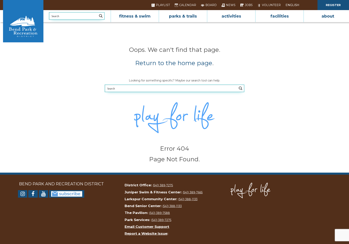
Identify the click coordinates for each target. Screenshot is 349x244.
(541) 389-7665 (193, 192)
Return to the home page (173, 63)
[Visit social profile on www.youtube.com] (43, 194)
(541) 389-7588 (159, 213)
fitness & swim (134, 16)
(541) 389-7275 (163, 185)
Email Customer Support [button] (147, 227)
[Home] (23, 21)
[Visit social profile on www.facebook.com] (33, 194)
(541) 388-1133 (188, 199)
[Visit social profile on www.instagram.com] (22, 194)
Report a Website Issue (146, 233)
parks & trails (183, 16)
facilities (279, 16)
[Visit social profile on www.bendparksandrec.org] (66, 193)
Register (333, 5)
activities (231, 16)
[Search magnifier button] (100, 16)
